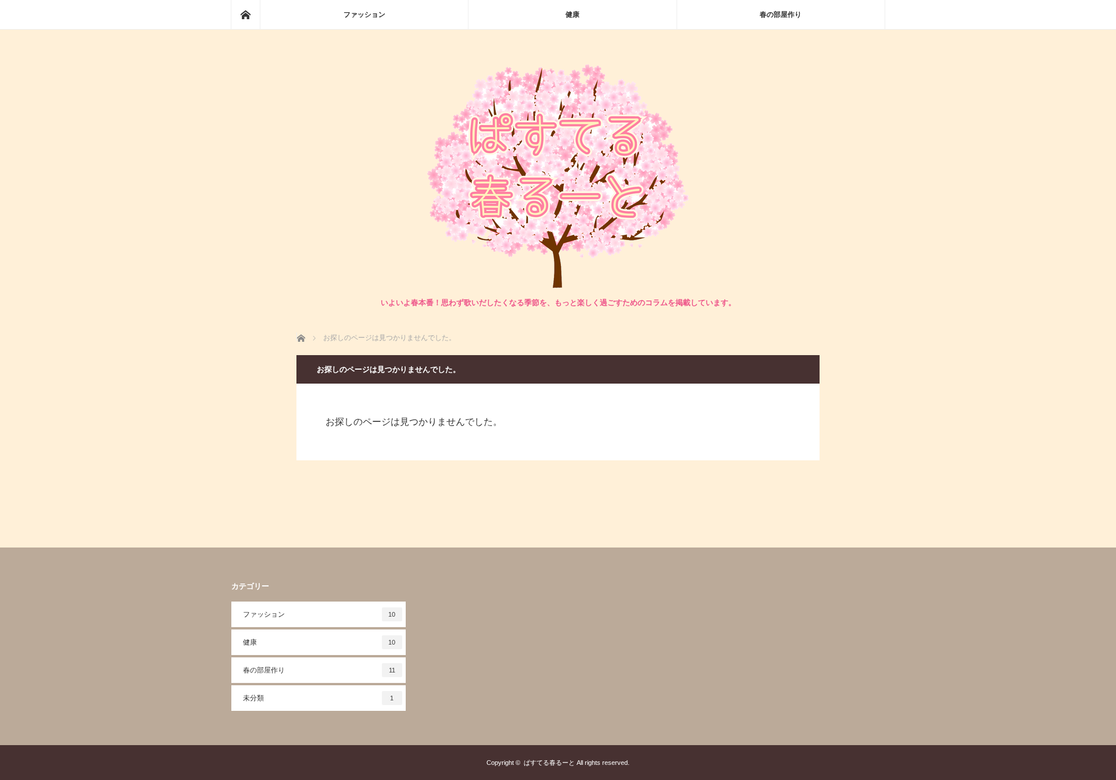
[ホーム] (245, 14)
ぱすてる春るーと (549, 762)
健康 (573, 14)
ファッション (364, 14)
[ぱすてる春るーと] (558, 285)
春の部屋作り (781, 14)
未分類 (318, 698)
